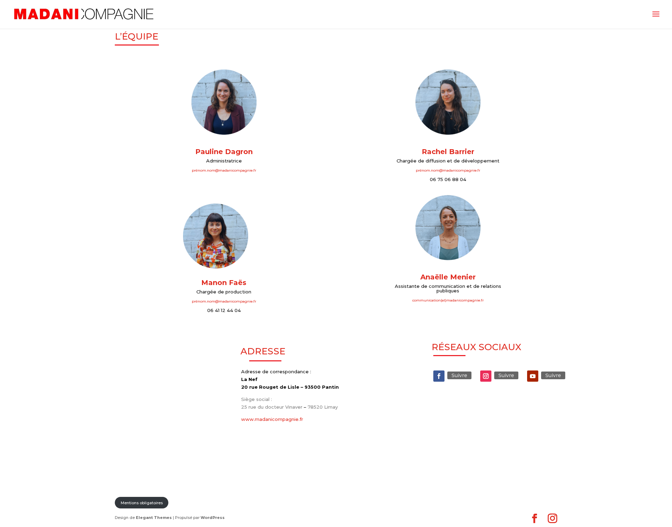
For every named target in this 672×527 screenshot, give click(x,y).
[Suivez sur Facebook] (438, 376)
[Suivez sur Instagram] (485, 376)
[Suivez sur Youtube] (532, 376)
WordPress (213, 517)
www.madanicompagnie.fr (272, 419)
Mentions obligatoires (142, 502)
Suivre (459, 375)
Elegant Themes (154, 517)
